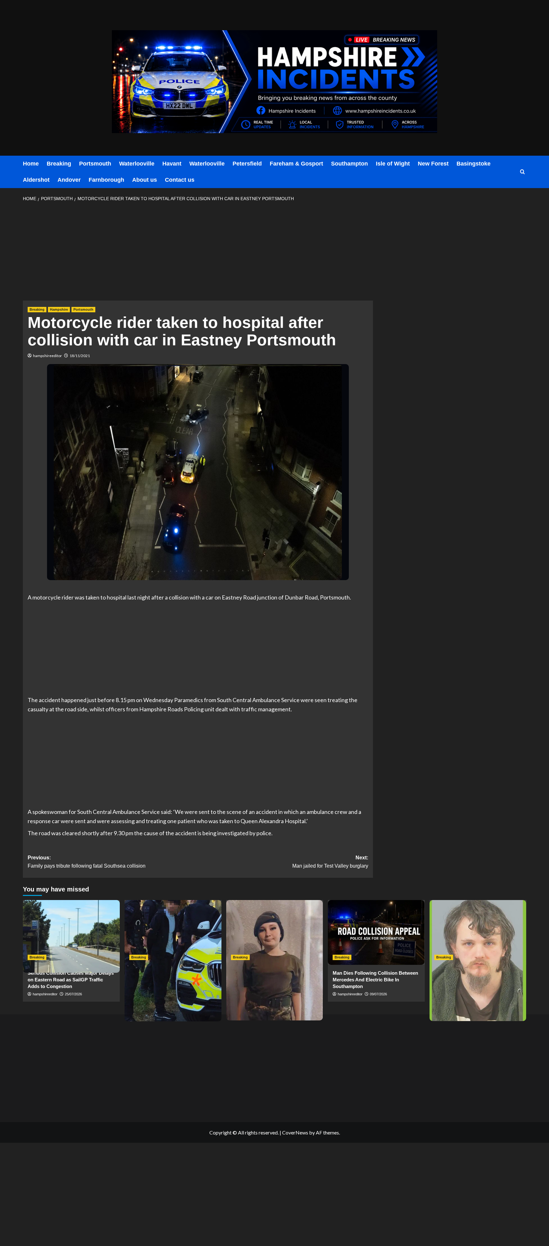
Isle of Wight (393, 163)
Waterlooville (136, 163)
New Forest (433, 163)
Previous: (87, 862)
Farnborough (106, 180)
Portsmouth (95, 163)
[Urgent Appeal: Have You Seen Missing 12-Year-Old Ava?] (274, 932)
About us (144, 180)
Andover (69, 180)
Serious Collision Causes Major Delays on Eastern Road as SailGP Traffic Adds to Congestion (71, 979)
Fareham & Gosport (296, 163)
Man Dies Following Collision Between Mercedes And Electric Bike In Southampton (375, 979)
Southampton (349, 163)
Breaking (59, 163)
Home (31, 163)
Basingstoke (474, 163)
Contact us (179, 180)
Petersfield (247, 163)
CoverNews (295, 1132)
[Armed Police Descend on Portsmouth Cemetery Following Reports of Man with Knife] (173, 932)
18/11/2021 (80, 355)
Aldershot (36, 180)
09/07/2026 (378, 994)
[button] (522, 172)
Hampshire (59, 309)
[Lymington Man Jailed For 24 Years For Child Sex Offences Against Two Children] (478, 932)
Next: (330, 862)
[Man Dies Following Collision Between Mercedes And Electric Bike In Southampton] (376, 932)
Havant (171, 163)
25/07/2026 (73, 994)
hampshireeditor (47, 355)
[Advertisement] (198, 253)
